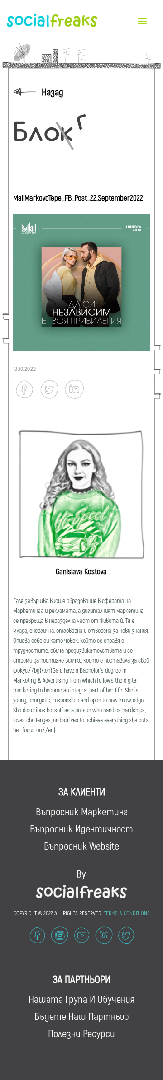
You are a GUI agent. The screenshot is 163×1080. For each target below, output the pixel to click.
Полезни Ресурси (81, 1033)
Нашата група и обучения (81, 998)
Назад (52, 91)
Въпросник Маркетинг (82, 811)
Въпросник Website (81, 845)
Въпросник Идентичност (81, 828)
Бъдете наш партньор (81, 1016)
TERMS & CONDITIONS (127, 912)
